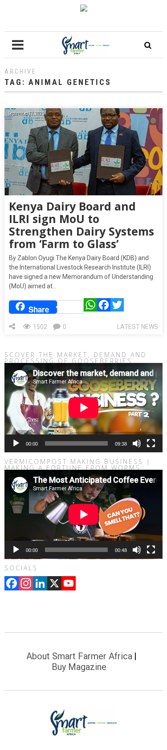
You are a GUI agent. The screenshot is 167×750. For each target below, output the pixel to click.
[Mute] (136, 443)
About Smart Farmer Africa (79, 656)
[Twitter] (117, 307)
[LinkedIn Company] (40, 584)
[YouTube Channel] (68, 584)
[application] (83, 407)
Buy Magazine (79, 667)
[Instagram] (26, 584)
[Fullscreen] (151, 443)
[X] (54, 584)
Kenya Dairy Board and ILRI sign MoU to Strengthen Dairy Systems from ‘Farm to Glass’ (81, 224)
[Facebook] (103, 307)
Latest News (137, 326)
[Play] (16, 443)
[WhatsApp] (90, 307)
